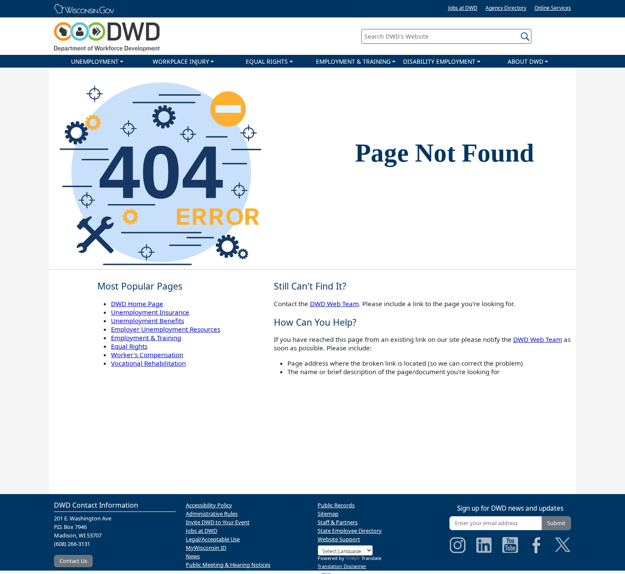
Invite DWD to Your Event (218, 522)
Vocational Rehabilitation (148, 363)
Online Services (552, 7)
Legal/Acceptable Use (213, 539)
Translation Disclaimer (342, 566)
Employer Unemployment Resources (165, 329)
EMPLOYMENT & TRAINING (353, 61)
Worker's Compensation (147, 354)
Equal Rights (129, 346)
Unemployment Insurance (150, 312)
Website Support (339, 539)
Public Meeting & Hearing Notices (228, 564)
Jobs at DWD (462, 7)
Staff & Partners (338, 522)
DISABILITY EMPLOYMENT (439, 61)
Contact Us (73, 561)
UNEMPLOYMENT (95, 61)
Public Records (336, 505)
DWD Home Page (137, 303)
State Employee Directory (350, 530)
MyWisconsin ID (206, 547)
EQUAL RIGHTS (267, 61)
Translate (371, 558)
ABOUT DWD (525, 61)
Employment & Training (146, 337)
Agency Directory (506, 7)
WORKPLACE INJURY (181, 61)
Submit (556, 523)
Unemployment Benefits (147, 320)
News (193, 556)
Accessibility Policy (209, 505)
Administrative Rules (212, 513)
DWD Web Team (334, 303)
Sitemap (328, 513)
